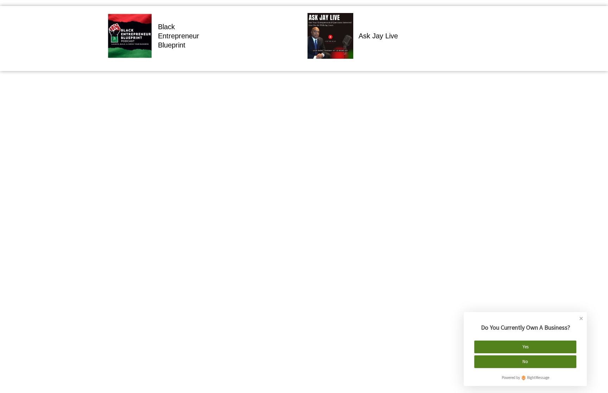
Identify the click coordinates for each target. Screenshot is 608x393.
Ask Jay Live (378, 36)
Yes (525, 347)
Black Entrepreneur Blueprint (178, 36)
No (525, 362)
